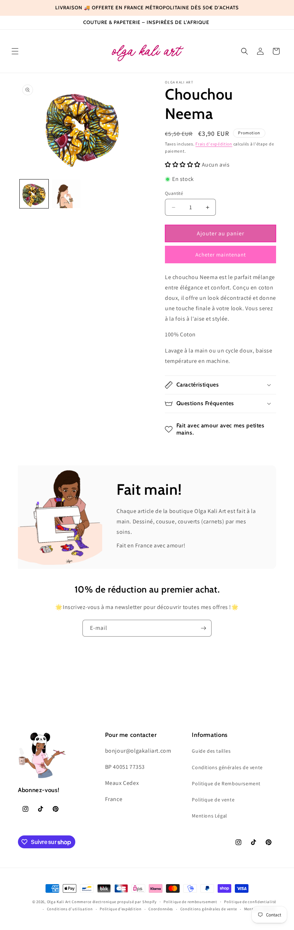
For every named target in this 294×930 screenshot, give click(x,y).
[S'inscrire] (203, 628)
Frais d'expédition (213, 144)
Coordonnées (160, 908)
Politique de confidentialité (250, 901)
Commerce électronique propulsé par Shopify (114, 901)
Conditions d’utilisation (70, 908)
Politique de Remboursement (226, 783)
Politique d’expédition (120, 908)
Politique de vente (213, 799)
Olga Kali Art (59, 901)
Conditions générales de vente (227, 767)
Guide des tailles (211, 751)
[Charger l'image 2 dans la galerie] (66, 193)
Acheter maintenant (220, 254)
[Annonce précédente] (15, 8)
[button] (15, 51)
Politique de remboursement (190, 901)
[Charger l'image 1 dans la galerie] (34, 193)
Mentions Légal (209, 815)
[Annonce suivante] (279, 8)
